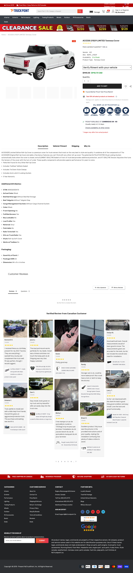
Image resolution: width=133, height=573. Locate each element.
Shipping (75, 146)
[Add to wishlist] (125, 86)
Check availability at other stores (97, 128)
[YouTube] (98, 512)
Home (3, 35)
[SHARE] (130, 86)
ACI (90, 52)
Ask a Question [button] (101, 287)
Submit (42, 540)
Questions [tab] (24, 291)
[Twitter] (103, 512)
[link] (19, 476)
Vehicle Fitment (60, 146)
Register (126, 10)
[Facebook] (82, 512)
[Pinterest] (93, 512)
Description (43, 146)
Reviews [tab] (11, 291)
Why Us (87, 146)
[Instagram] (88, 512)
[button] (94, 11)
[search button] (80, 11)
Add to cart (102, 86)
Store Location (109, 4)
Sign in (118, 10)
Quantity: (86, 77)
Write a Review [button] (118, 287)
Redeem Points (109, 6)
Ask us (104, 47)
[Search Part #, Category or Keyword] (59, 11)
